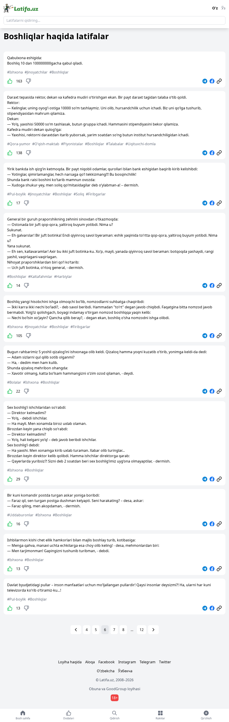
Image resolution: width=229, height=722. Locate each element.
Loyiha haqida (70, 661)
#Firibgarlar (96, 194)
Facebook (106, 661)
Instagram (127, 661)
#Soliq (79, 194)
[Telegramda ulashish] (205, 81)
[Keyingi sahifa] (153, 629)
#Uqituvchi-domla (140, 143)
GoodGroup (116, 688)
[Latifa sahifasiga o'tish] (219, 81)
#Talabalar (115, 143)
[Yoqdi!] (10, 81)
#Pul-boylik (16, 194)
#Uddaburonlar (20, 514)
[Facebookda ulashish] (212, 81)
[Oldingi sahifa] (75, 629)
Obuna (95, 688)
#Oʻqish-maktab (45, 143)
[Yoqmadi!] (28, 81)
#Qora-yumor (18, 143)
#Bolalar (14, 382)
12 (142, 629)
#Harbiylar (63, 276)
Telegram (147, 661)
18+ (115, 697)
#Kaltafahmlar (40, 276)
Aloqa (90, 661)
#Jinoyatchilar (36, 72)
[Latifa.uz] (21, 8)
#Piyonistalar (72, 143)
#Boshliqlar (59, 72)
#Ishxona (15, 72)
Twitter (165, 661)
